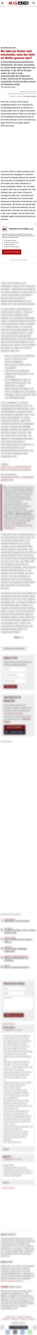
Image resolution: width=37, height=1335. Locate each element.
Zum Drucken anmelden (29, 96)
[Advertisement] (18, 25)
